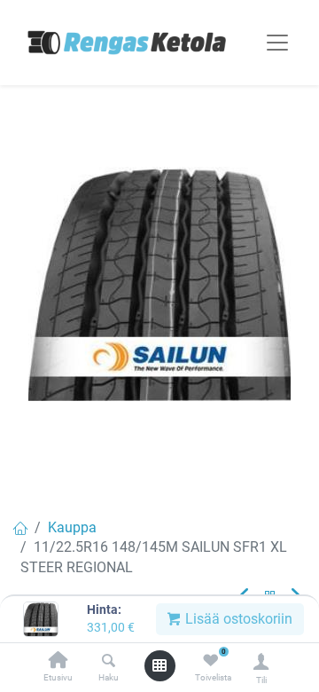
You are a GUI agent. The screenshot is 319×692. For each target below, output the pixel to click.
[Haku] (108, 661)
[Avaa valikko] (159, 665)
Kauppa (72, 527)
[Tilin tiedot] (261, 661)
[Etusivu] (58, 661)
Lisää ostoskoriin (237, 618)
